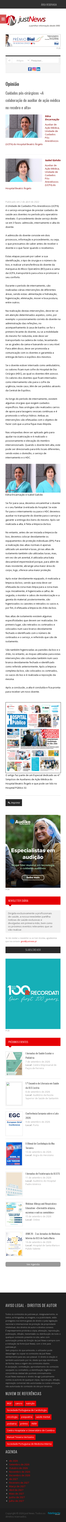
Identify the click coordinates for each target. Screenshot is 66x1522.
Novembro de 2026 (19, 1471)
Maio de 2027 (16, 1493)
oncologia (12, 1416)
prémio (24, 1423)
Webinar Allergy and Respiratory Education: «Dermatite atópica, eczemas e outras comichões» (40, 1208)
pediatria (11, 1423)
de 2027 (13, 1479)
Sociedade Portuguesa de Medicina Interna (29, 1443)
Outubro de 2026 (18, 1468)
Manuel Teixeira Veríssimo (20, 1437)
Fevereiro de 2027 (19, 1482)
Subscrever (33, 950)
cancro (18, 1403)
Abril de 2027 (16, 1490)
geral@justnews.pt (29, 941)
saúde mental (43, 1416)
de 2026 (13, 1460)
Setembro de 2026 (19, 1464)
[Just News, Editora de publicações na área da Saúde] (33, 22)
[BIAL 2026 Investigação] (33, 40)
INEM (34, 1423)
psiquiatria (26, 1416)
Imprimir (15, 802)
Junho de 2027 (17, 1497)
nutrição (30, 1403)
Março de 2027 (17, 1486)
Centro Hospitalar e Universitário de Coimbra (30, 1430)
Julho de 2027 (16, 1500)
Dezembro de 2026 (19, 1475)
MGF (9, 1403)
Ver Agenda (33, 1264)
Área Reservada (49, 4)
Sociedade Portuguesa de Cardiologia (27, 1410)
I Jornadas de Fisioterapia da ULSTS (42, 1173)
